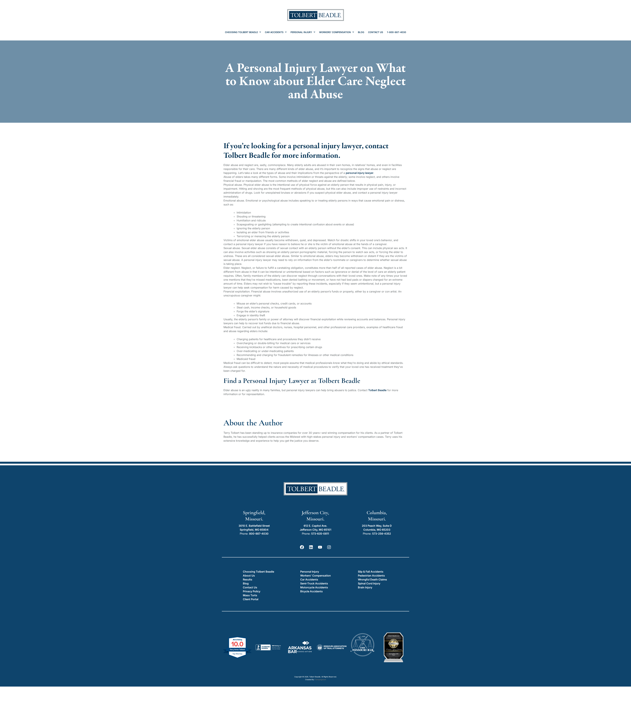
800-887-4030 (259, 533)
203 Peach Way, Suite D (377, 525)
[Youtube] (320, 547)
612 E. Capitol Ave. (315, 525)
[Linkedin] (311, 547)
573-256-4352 (381, 533)
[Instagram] (329, 547)
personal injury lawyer (359, 173)
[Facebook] (302, 547)
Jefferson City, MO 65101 (315, 529)
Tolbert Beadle (377, 390)
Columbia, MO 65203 (376, 529)
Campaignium (320, 679)
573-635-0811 (320, 533)
